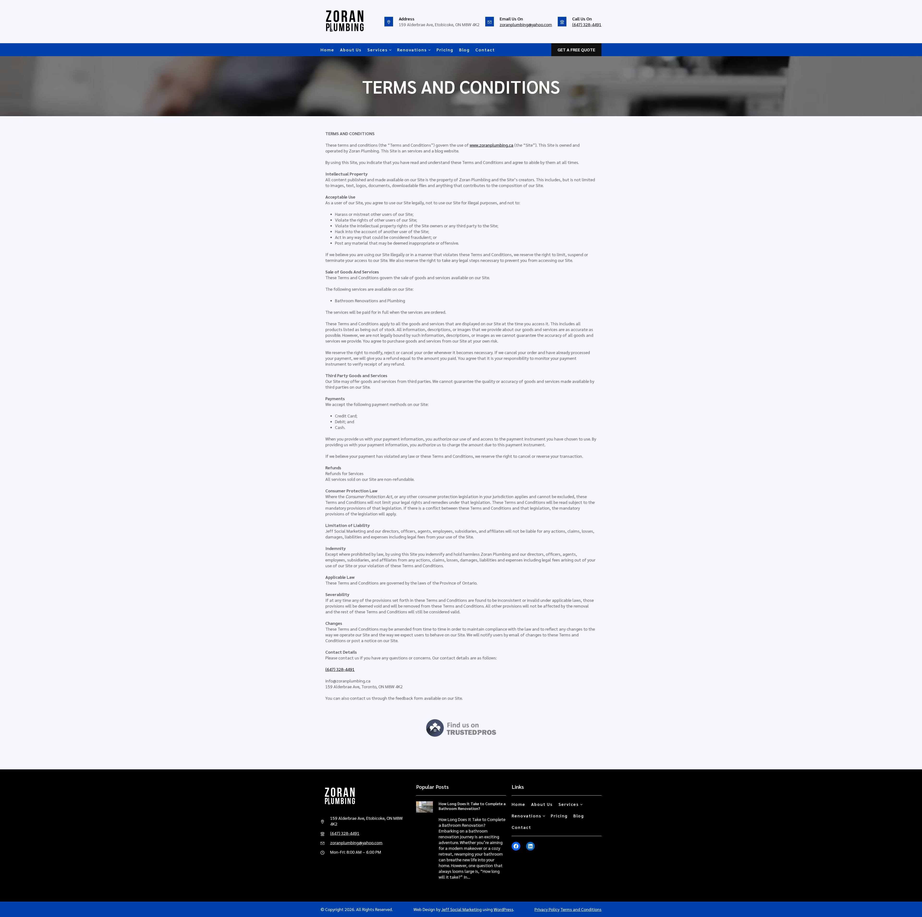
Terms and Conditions (580, 909)
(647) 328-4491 (586, 24)
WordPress (503, 909)
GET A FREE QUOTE (576, 49)
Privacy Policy (546, 909)
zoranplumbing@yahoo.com (526, 24)
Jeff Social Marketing (461, 909)
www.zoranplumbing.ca (491, 145)
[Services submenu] (390, 49)
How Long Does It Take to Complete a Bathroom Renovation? (472, 805)
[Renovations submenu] (429, 49)
